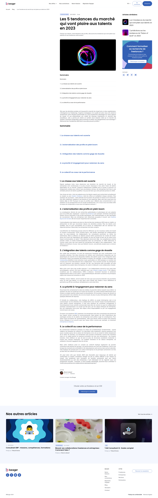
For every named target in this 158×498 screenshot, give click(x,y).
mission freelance (77, 196)
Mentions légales (147, 494)
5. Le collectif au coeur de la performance (72, 102)
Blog (13, 9)
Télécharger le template (137, 61)
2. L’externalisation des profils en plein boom (73, 88)
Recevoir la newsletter (142, 471)
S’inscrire (147, 3)
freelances (91, 214)
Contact (107, 490)
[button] (53, 3)
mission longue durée (100, 270)
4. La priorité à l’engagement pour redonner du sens (75, 98)
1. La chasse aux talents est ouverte (71, 84)
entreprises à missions (67, 322)
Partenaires (122, 480)
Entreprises (122, 475)
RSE (76, 313)
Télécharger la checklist (88, 391)
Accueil (8, 9)
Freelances (122, 472)
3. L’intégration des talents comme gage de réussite (76, 93)
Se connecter (137, 3)
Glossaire (107, 487)
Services (121, 477)
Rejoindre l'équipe (88, 3)
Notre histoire (76, 3)
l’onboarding (64, 260)
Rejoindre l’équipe (108, 481)
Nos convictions (64, 3)
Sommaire (63, 79)
